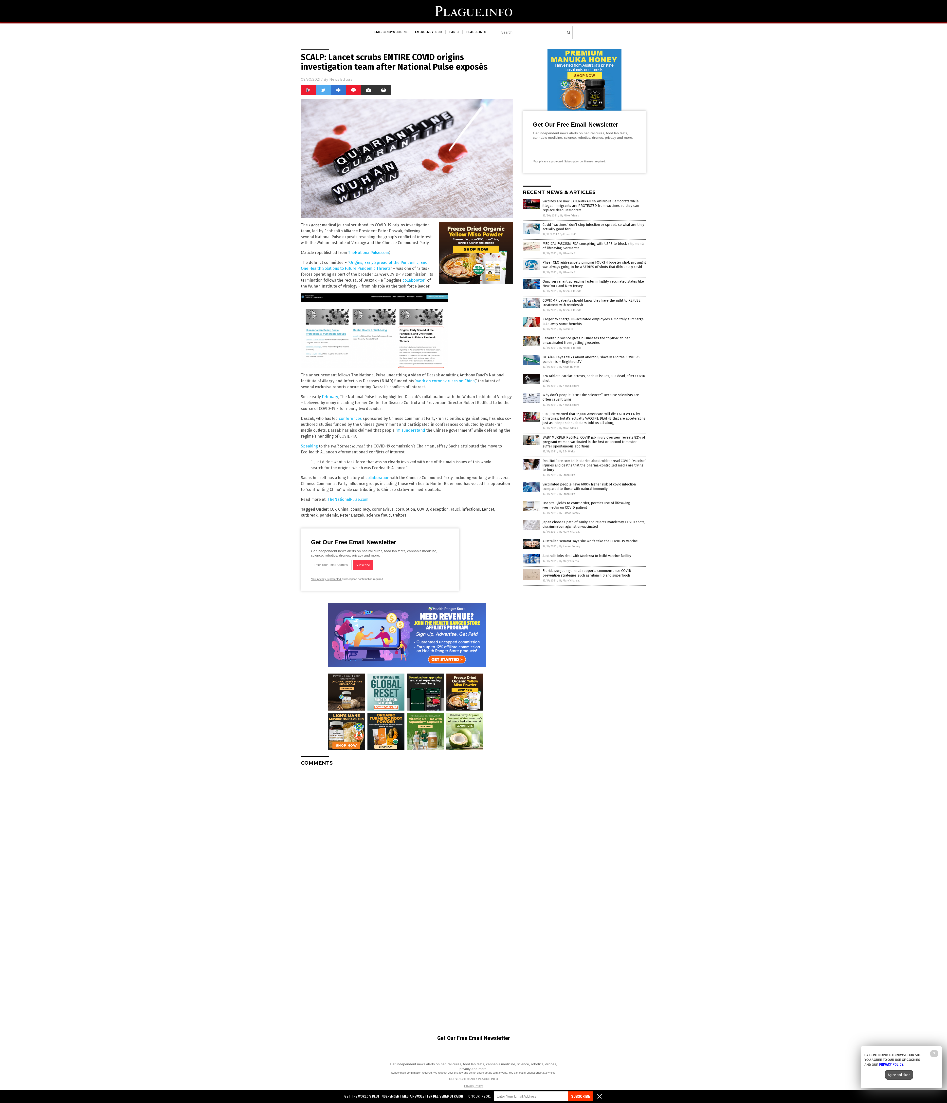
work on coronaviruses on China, (445, 381)
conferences (350, 418)
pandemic (329, 515)
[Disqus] (407, 831)
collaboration (377, 477)
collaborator (413, 280)
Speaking (309, 446)
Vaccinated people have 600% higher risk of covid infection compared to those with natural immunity (589, 486)
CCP (333, 509)
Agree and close (899, 1075)
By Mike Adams (569, 215)
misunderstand (411, 430)
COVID (422, 509)
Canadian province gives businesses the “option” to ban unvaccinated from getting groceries (586, 340)
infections (471, 509)
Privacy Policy (473, 1086)
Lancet (488, 509)
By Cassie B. (566, 329)
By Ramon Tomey (569, 513)
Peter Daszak (352, 515)
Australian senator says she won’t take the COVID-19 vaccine (590, 541)
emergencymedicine (390, 32)
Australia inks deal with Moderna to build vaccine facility (587, 556)
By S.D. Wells (567, 451)
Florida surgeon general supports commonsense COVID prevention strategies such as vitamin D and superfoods (587, 573)
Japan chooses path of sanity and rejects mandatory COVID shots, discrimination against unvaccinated (594, 524)
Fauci (455, 509)
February (330, 396)
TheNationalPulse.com (368, 252)
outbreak (309, 515)
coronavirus (383, 509)
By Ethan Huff (568, 234)
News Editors (340, 79)
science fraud (378, 515)
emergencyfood (428, 32)
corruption (405, 509)
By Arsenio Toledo (570, 291)
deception (439, 509)
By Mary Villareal (569, 531)
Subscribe (580, 1096)
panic (454, 32)
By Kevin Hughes (569, 366)
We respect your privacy (448, 1072)
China (343, 509)
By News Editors (569, 385)
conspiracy (360, 509)
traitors (399, 515)
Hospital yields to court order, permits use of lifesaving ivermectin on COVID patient (586, 505)
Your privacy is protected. (326, 579)
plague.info (476, 32)
